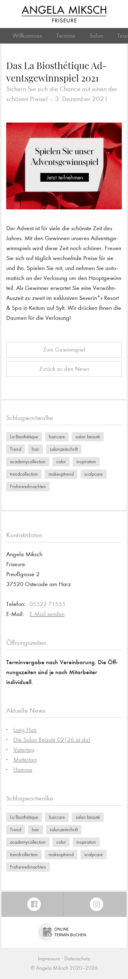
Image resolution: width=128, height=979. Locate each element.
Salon (96, 35)
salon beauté (87, 437)
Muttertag (25, 759)
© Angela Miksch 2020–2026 (64, 968)
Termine (65, 35)
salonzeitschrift (64, 449)
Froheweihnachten (28, 486)
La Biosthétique (24, 437)
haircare (57, 437)
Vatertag (23, 749)
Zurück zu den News (64, 368)
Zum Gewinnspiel (64, 349)
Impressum (49, 958)
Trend (15, 449)
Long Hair (25, 729)
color (61, 461)
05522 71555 (47, 604)
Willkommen (27, 35)
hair (35, 449)
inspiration (86, 461)
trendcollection (24, 474)
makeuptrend (61, 474)
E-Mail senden (47, 614)
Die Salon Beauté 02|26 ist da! (51, 739)
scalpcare (93, 474)
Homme (22, 769)
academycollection (28, 461)
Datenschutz (77, 958)
